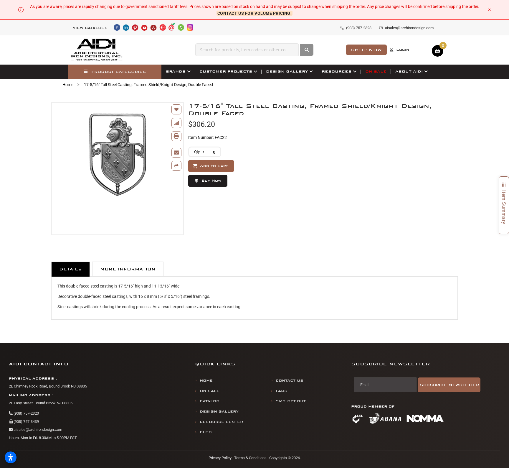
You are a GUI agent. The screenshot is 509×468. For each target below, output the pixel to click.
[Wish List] (176, 109)
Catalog (209, 401)
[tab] (70, 269)
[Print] (176, 136)
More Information (128, 269)
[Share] (176, 166)
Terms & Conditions (250, 458)
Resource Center (221, 422)
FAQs (281, 391)
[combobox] (247, 49)
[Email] (176, 153)
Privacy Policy (220, 458)
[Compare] (176, 123)
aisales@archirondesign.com (37, 429)
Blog (206, 432)
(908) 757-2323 (26, 413)
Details (70, 269)
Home (67, 84)
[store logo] (96, 49)
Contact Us (289, 380)
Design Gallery (219, 411)
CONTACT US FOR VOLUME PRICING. (254, 13)
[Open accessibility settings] (10, 457)
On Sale (209, 391)
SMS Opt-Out (291, 401)
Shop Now (366, 49)
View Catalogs (90, 28)
